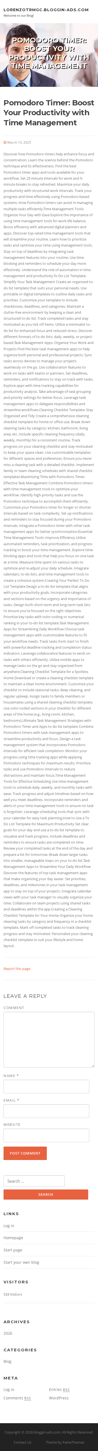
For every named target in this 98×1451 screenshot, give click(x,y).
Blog (7, 1361)
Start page (13, 1250)
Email (12, 1100)
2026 (8, 1333)
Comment (14, 1007)
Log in (9, 1225)
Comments (17, 1397)
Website (12, 1124)
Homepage (13, 1237)
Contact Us (22, 1442)
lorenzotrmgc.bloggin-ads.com (46, 9)
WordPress (59, 1397)
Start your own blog (21, 1262)
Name (11, 1075)
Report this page (17, 968)
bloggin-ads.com (47, 1432)
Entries (59, 1389)
